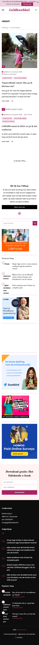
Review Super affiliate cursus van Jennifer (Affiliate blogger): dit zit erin (21, 567)
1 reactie (29, 115)
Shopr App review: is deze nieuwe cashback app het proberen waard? (24, 266)
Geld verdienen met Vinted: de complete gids (23, 286)
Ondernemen (7, 78)
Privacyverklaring (10, 634)
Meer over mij (19, 207)
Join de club (27, 4)
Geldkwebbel (21, 630)
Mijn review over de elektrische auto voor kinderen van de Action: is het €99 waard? (22, 577)
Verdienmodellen (8, 121)
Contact (19, 637)
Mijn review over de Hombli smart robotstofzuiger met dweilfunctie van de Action (22, 276)
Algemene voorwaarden (26, 634)
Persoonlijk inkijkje (20, 78)
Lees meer (5, 101)
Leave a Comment (10, 74)
